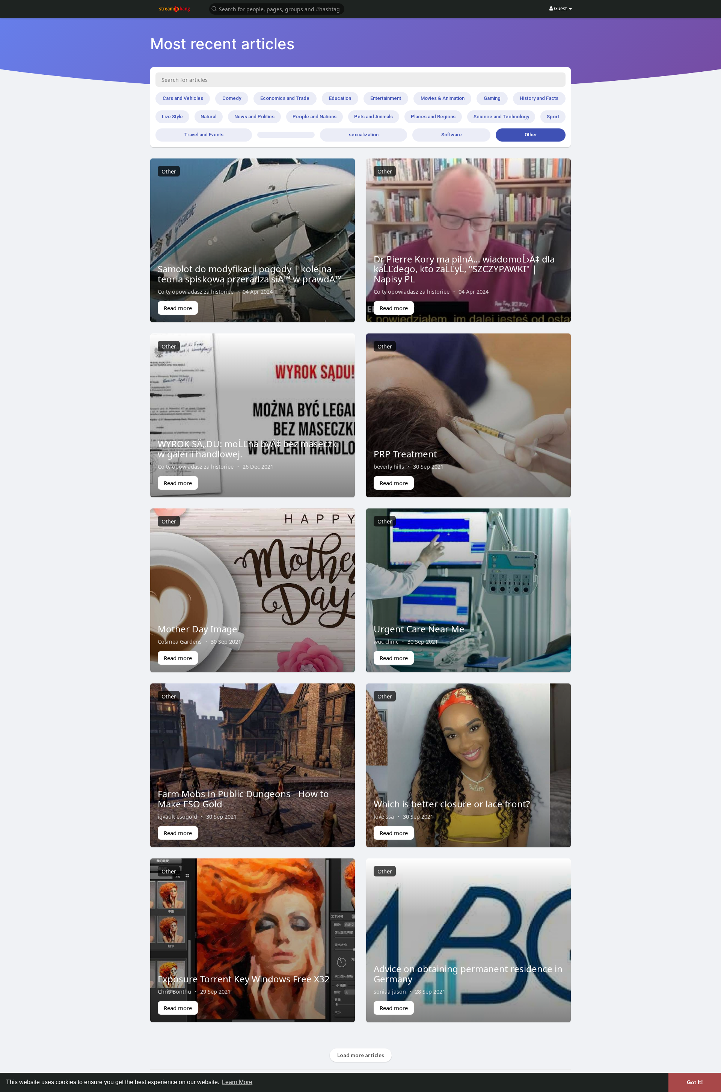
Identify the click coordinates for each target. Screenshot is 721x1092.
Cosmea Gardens (180, 641)
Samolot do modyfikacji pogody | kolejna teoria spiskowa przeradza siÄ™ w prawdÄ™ (250, 273)
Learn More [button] (237, 1082)
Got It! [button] (695, 1082)
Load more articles (360, 1055)
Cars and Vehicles (183, 98)
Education (340, 98)
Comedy (231, 98)
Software (451, 134)
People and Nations (314, 116)
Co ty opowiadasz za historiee (196, 291)
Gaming (492, 98)
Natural (208, 116)
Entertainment (385, 98)
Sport (553, 116)
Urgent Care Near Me (419, 629)
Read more (178, 308)
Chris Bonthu (174, 991)
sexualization (364, 134)
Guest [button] (560, 8)
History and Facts (539, 98)
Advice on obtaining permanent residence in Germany (468, 973)
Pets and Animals (373, 116)
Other (531, 134)
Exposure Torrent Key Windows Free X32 (244, 979)
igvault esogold (177, 816)
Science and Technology (501, 116)
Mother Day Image (197, 629)
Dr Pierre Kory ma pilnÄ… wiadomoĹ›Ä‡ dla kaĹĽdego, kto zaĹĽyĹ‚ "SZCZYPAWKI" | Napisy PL (464, 269)
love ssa (384, 816)
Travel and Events (203, 134)
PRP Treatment (405, 454)
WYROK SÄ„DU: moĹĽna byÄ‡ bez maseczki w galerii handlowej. (248, 448)
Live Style (172, 116)
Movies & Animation (443, 98)
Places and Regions (433, 116)
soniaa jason (390, 991)
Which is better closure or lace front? (452, 804)
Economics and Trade (284, 98)
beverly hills (389, 466)
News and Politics (254, 116)
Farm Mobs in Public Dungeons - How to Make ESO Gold (243, 798)
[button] (277, 8)
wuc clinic (386, 641)
